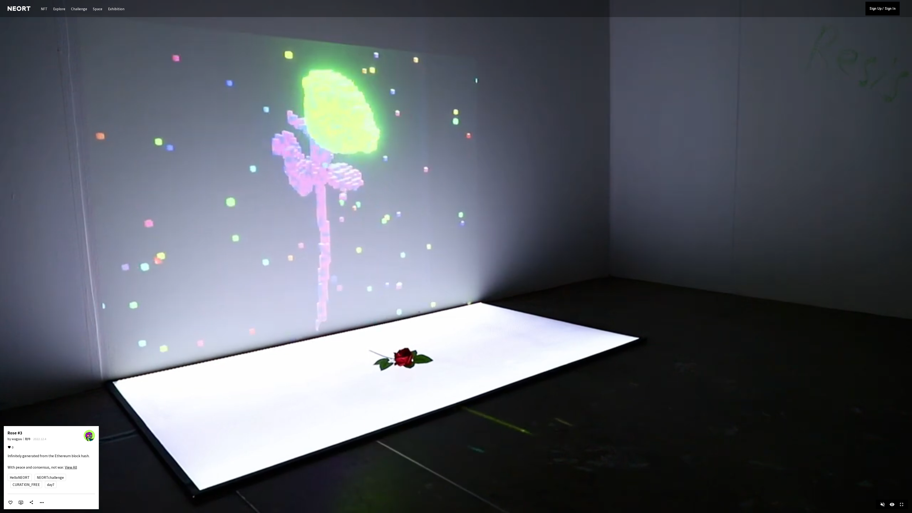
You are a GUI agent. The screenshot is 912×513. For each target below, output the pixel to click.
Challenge (79, 8)
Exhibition (116, 8)
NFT (44, 8)
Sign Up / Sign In (882, 8)
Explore (59, 8)
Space (97, 8)
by (19, 439)
